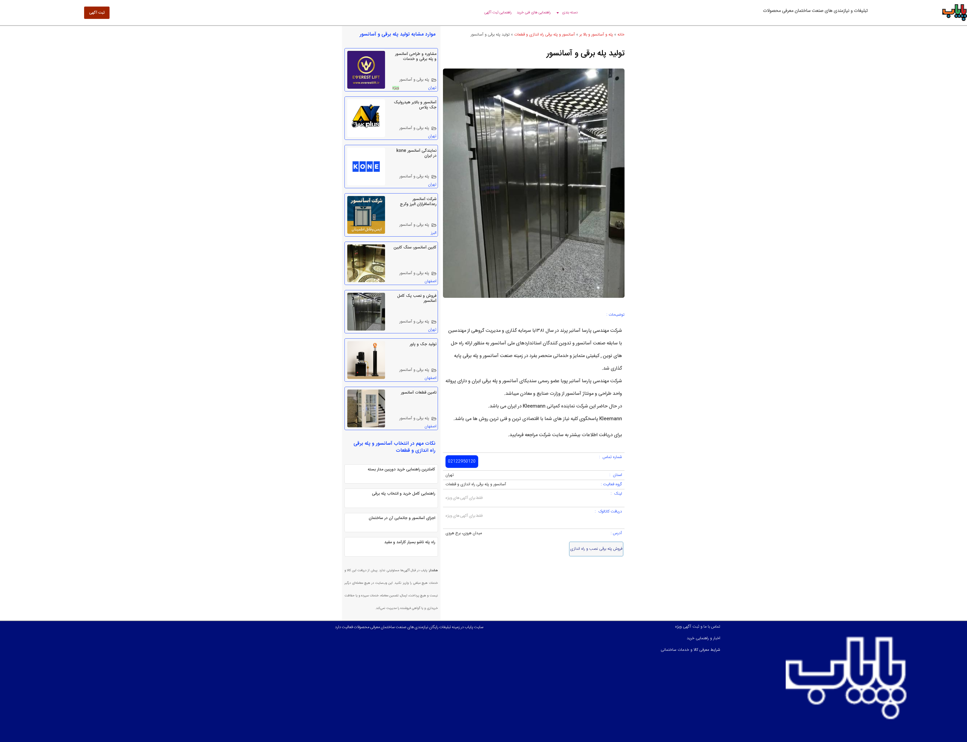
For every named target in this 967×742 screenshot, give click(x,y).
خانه (621, 34)
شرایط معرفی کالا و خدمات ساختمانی (690, 650)
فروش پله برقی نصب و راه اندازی (596, 548)
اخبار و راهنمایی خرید (703, 638)
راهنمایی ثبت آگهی (498, 12)
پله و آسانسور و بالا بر (596, 34)
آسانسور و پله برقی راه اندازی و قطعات (544, 34)
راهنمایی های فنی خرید (534, 12)
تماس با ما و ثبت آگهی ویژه (697, 626)
